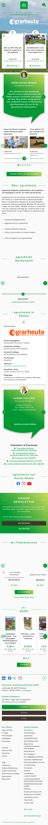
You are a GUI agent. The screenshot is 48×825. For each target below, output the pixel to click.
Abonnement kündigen (11, 773)
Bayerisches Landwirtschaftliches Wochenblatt (32, 746)
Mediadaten (6, 738)
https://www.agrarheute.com (15, 366)
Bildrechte (6, 779)
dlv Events (28, 809)
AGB (3, 762)
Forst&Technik (29, 765)
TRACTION (28, 800)
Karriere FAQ (7, 750)
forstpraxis (28, 768)
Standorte (6, 753)
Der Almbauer (29, 754)
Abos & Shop (7, 730)
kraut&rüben (29, 773)
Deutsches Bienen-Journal (34, 762)
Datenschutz (7, 776)
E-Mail (24, 718)
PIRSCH (27, 789)
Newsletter (6, 741)
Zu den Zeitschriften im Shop (23, 302)
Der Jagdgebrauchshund (33, 757)
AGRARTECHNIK (30, 738)
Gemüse (27, 771)
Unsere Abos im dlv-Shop (24, 597)
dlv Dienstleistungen (32, 816)
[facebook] (18, 483)
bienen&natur (29, 751)
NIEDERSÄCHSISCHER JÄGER (33, 785)
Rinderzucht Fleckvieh (32, 794)
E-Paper (5, 733)
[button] (43, 97)
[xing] (14, 678)
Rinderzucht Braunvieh (32, 792)
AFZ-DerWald (29, 733)
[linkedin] (4, 678)
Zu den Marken (24, 592)
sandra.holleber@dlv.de (27, 410)
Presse (4, 756)
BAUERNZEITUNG (31, 741)
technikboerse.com (31, 797)
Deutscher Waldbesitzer (33, 760)
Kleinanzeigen (7, 736)
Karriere (5, 748)
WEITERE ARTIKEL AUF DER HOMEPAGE (24, 174)
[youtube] (29, 483)
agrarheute (28, 736)
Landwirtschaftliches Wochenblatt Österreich (33, 780)
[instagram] (23, 483)
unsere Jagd (28, 803)
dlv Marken (28, 730)
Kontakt (24, 707)
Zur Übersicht (24, 528)
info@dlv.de (26, 690)
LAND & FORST (30, 776)
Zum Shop (24, 665)
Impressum (6, 765)
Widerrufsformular (9, 771)
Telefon (24, 713)
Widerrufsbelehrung (10, 768)
